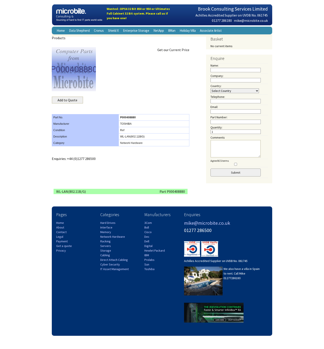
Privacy (61, 250)
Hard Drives (107, 223)
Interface (106, 227)
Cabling (105, 255)
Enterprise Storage (136, 30)
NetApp (158, 30)
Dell (146, 241)
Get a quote (64, 246)
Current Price (179, 50)
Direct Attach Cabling (114, 260)
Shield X (113, 30)
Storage (105, 250)
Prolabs (149, 260)
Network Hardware (131, 143)
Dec (146, 237)
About (60, 227)
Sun (146, 264)
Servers (105, 246)
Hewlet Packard (154, 250)
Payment (62, 241)
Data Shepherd (79, 30)
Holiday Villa (188, 30)
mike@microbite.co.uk (251, 20)
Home (61, 30)
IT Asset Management (114, 269)
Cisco (148, 232)
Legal (59, 237)
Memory (105, 232)
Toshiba (149, 269)
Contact (61, 232)
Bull (146, 227)
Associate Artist (211, 30)
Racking (105, 241)
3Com (148, 223)
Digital (148, 246)
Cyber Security (110, 264)
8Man (171, 30)
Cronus (99, 30)
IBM (146, 255)
